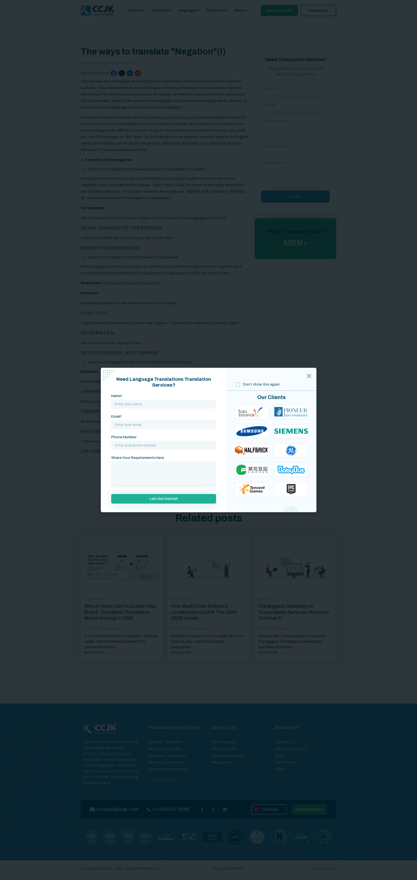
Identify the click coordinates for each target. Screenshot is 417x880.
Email (116, 416)
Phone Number (124, 437)
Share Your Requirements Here (137, 458)
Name (117, 396)
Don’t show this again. (261, 384)
